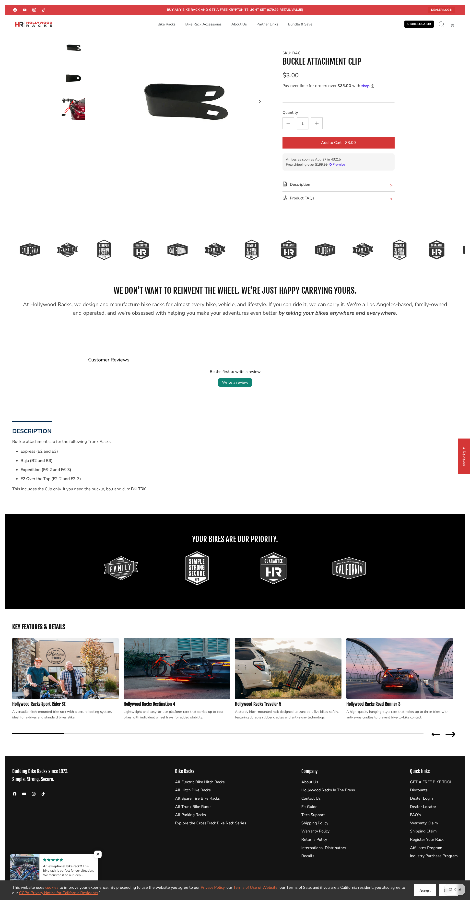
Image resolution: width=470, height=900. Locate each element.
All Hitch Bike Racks (193, 790)
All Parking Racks (190, 815)
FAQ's (415, 815)
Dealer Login (441, 10)
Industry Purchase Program (434, 856)
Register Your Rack (427, 839)
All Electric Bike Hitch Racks (200, 782)
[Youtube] (24, 9)
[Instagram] (34, 9)
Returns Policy (314, 839)
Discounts (419, 790)
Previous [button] (436, 734)
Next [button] (450, 734)
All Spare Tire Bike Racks (197, 798)
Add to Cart (338, 142)
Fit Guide (309, 806)
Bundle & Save (300, 24)
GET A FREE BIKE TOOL (431, 782)
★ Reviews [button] (464, 456)
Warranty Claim (424, 823)
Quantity (290, 112)
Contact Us (311, 798)
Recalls (307, 856)
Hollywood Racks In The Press (328, 790)
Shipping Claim (423, 831)
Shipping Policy (314, 823)
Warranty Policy (315, 831)
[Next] (260, 101)
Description (32, 431)
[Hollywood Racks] (33, 24)
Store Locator (419, 24)
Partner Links (267, 24)
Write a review (235, 382)
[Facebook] (15, 9)
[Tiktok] (43, 9)
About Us (239, 24)
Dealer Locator (423, 806)
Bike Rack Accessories (203, 24)
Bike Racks (167, 24)
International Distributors (323, 848)
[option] (181, 106)
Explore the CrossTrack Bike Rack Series (210, 823)
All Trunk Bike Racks (193, 806)
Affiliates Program (426, 848)
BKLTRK (138, 489)
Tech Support (313, 815)
